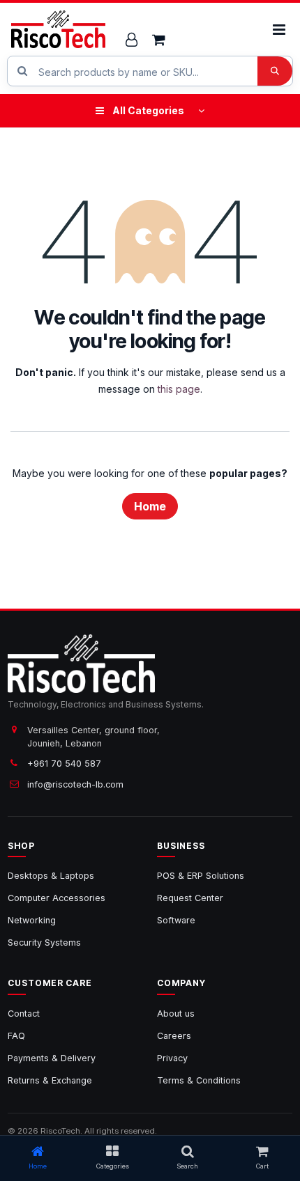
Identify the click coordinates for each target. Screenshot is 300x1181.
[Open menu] (278, 29)
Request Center (190, 898)
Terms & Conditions (199, 1080)
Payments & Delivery (52, 1058)
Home (150, 506)
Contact (24, 1013)
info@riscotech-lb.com (75, 784)
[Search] (274, 71)
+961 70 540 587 (64, 763)
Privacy (172, 1058)
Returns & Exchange (50, 1080)
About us (176, 1013)
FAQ (16, 1036)
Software (176, 920)
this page (179, 389)
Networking (32, 920)
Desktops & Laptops (51, 875)
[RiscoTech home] (58, 29)
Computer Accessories (56, 898)
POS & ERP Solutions (200, 875)
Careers (174, 1036)
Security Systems (44, 942)
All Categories (148, 110)
